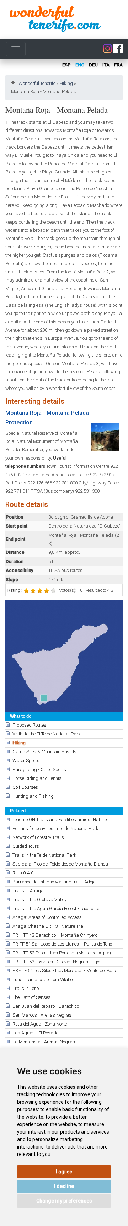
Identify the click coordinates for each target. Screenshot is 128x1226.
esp (66, 65)
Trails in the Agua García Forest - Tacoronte (55, 908)
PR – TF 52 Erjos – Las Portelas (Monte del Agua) (61, 952)
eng (79, 65)
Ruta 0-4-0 (22, 873)
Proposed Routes (29, 725)
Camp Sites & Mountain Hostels (44, 751)
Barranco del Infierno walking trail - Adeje (53, 881)
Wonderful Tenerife (36, 83)
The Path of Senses (31, 997)
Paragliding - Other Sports (39, 769)
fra (118, 65)
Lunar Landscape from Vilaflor (43, 979)
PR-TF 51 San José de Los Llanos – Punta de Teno (62, 944)
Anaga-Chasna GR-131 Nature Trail (48, 926)
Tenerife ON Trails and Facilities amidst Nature (59, 819)
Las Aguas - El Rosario (35, 1032)
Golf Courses (25, 787)
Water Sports (25, 760)
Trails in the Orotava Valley (39, 899)
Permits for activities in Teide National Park (55, 828)
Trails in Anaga (28, 890)
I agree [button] (64, 1171)
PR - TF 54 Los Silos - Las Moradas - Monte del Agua (65, 970)
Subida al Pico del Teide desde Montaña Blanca (60, 864)
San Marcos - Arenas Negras (41, 1015)
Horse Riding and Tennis (37, 778)
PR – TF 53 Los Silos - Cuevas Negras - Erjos (57, 961)
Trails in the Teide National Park (44, 855)
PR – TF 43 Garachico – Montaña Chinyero (54, 935)
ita (106, 65)
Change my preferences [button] (64, 1201)
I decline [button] (64, 1186)
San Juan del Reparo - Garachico (45, 1006)
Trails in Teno (25, 988)
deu (93, 65)
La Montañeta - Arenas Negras (43, 1041)
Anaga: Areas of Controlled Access (47, 917)
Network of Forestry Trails (38, 837)
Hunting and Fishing (33, 796)
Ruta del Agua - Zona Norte (39, 1024)
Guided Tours (25, 846)
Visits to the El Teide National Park (46, 734)
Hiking (66, 83)
